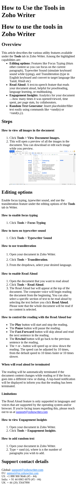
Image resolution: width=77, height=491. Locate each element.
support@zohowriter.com (32, 412)
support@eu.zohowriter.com (22, 473)
